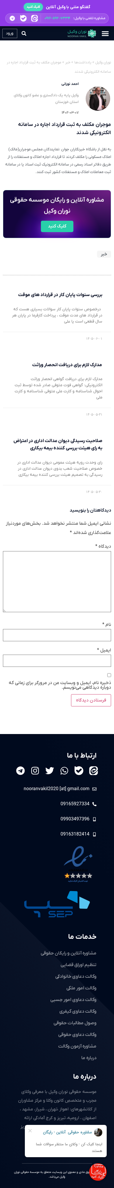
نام (106, 624)
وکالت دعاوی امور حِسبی (73, 1000)
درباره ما (84, 1077)
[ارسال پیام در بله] (23, 18)
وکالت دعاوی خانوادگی (75, 976)
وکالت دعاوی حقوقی (77, 1035)
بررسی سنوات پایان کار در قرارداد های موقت (60, 295)
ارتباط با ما (81, 755)
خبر (104, 254)
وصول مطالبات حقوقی (74, 1023)
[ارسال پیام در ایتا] (34, 18)
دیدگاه (103, 546)
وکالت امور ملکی (81, 988)
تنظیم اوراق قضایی (78, 965)
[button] (57, 18)
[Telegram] (20, 770)
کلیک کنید (33, 7)
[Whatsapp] (64, 770)
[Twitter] (49, 770)
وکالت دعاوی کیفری (77, 1011)
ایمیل (104, 650)
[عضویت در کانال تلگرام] (12, 18)
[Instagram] (35, 770)
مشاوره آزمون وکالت (77, 1046)
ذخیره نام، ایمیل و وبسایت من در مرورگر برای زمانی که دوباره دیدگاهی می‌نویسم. (60, 685)
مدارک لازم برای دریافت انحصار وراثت (67, 365)
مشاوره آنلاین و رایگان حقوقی (68, 953)
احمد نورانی (70, 83)
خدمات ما (82, 937)
